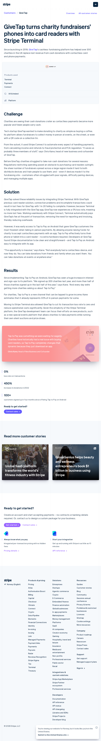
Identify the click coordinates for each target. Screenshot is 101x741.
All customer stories (88, 13)
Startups (56, 588)
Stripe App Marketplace (62, 679)
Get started (11, 525)
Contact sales (12, 411)
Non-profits (57, 656)
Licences (80, 614)
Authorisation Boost (36, 591)
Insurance (56, 646)
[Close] (96, 728)
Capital (31, 598)
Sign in (80, 668)
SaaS (54, 626)
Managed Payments (36, 639)
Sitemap (80, 618)
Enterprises (57, 584)
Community (82, 594)
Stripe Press (82, 645)
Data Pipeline (33, 615)
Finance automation (60, 605)
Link (30, 636)
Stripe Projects (58, 716)
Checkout (32, 601)
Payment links (34, 643)
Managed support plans (87, 662)
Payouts (31, 650)
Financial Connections (37, 622)
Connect (31, 608)
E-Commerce (58, 598)
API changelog (58, 709)
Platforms (56, 622)
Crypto (31, 612)
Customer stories (84, 588)
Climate (31, 605)
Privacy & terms (83, 604)
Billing (30, 594)
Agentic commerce (60, 591)
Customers (10, 12)
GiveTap (33, 49)
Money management (61, 619)
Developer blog (59, 719)
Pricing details (10, 550)
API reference (58, 550)
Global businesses (60, 608)
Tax (29, 664)
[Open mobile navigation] (95, 4)
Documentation (59, 699)
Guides (80, 584)
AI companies (58, 629)
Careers (80, 638)
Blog (79, 591)
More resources (83, 625)
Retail (54, 666)
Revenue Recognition (37, 657)
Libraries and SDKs (60, 712)
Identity (31, 626)
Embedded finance (60, 601)
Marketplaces (58, 615)
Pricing (31, 584)
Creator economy (59, 632)
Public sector (58, 663)
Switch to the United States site (52, 735)
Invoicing (32, 629)
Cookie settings (83, 621)
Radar (30, 653)
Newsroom (81, 641)
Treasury (32, 670)
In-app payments (59, 612)
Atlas (30, 588)
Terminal (32, 667)
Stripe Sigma (33, 660)
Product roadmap (84, 634)
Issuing (31, 632)
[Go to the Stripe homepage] (7, 580)
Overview (70, 13)
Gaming (55, 636)
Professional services (61, 659)
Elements (32, 619)
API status (56, 705)
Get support (82, 658)
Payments (32, 646)
